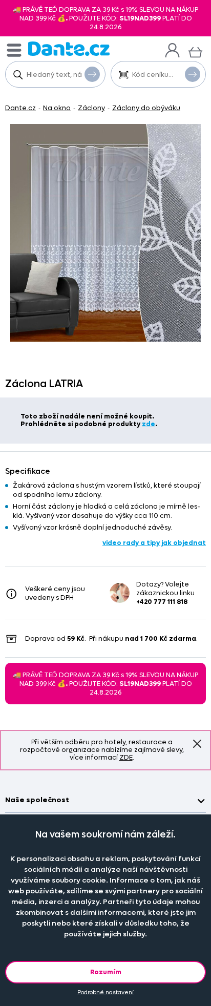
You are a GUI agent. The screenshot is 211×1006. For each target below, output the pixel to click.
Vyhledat (92, 74)
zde (148, 424)
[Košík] (195, 50)
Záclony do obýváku (146, 107)
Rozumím (105, 972)
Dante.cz (20, 107)
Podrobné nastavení (105, 992)
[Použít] (192, 74)
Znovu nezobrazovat (197, 743)
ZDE (126, 757)
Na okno (57, 107)
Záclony (91, 107)
